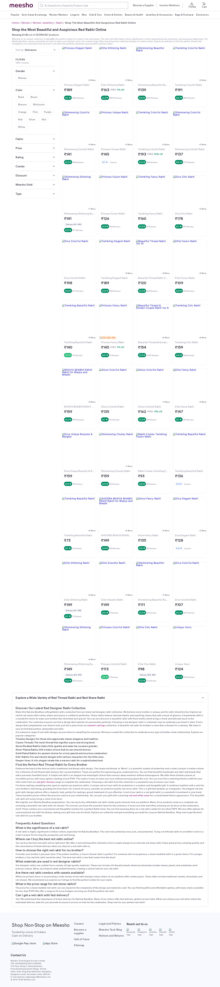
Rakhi (59, 22)
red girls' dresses (46, 781)
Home (15, 22)
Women (25, 22)
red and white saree (139, 795)
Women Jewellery (43, 22)
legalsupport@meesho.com (38, 977)
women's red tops (96, 725)
